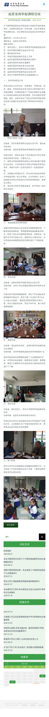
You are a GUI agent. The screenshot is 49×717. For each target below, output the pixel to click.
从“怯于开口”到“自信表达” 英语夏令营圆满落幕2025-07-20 (24, 648)
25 (12, 682)
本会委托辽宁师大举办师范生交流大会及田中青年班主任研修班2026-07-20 (24, 592)
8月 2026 (25, 664)
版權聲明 (33, 705)
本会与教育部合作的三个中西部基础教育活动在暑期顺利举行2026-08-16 (24, 562)
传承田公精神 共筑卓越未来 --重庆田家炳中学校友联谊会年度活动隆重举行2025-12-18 (24, 631)
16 (42, 676)
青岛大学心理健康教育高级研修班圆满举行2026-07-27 (22, 582)
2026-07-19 (8, 612)
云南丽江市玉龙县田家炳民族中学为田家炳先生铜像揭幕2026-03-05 (24, 620)
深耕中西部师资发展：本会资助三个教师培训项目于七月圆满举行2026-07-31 (24, 573)
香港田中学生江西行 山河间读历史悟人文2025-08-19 (21, 640)
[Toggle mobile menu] (44, 4)
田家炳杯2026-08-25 (8, 552)
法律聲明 (25, 705)
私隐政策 (41, 705)
